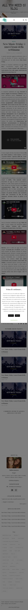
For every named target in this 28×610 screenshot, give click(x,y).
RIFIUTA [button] (17, 315)
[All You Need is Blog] (4, 20)
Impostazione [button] (14, 320)
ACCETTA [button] (11, 315)
